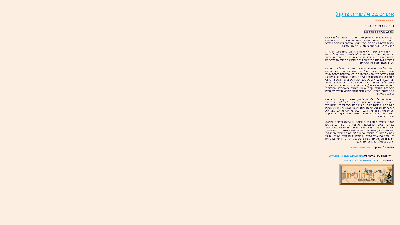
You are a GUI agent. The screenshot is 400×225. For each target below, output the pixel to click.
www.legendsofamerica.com (360, 147)
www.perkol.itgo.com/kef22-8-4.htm (359, 160)
